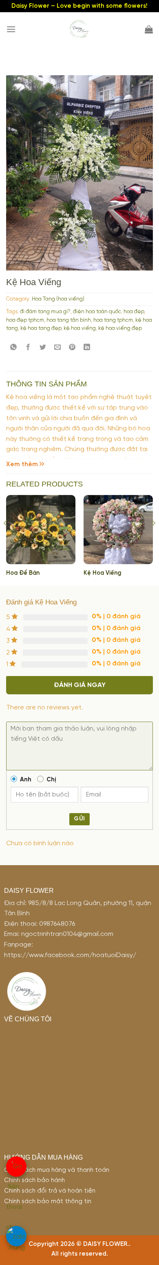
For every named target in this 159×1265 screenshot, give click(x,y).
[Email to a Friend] (57, 347)
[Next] (153, 539)
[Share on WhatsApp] (13, 347)
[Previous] (6, 539)
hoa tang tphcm (113, 320)
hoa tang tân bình (68, 320)
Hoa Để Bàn (23, 573)
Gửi (79, 819)
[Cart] (149, 29)
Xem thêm (22, 464)
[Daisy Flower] (79, 29)
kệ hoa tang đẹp (40, 328)
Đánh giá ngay (80, 685)
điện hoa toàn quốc (97, 311)
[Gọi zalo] (16, 1236)
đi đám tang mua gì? (45, 311)
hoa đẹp (134, 311)
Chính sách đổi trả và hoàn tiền (49, 1191)
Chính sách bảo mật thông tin (47, 1201)
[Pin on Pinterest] (72, 347)
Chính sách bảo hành (34, 1180)
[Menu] (11, 29)
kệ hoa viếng (80, 328)
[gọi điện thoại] (16, 1166)
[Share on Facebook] (28, 347)
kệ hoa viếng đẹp (120, 328)
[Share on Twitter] (43, 347)
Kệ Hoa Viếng (102, 573)
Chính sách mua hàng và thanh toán (56, 1170)
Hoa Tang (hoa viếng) (58, 299)
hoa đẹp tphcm (25, 320)
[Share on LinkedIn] (87, 347)
